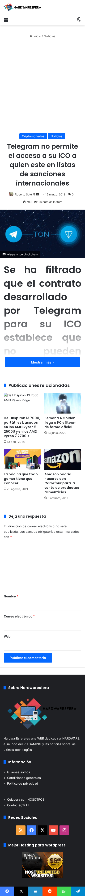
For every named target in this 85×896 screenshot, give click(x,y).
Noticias (49, 36)
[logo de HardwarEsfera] (22, 7)
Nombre (11, 596)
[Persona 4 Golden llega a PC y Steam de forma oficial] (62, 403)
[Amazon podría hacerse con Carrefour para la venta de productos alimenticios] (62, 459)
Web (7, 636)
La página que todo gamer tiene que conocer (21, 479)
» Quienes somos (17, 772)
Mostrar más (41, 362)
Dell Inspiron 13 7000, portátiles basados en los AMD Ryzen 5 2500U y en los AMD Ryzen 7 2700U (22, 427)
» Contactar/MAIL (17, 805)
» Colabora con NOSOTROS (24, 799)
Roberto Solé (23, 194)
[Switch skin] (79, 19)
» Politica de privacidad (21, 783)
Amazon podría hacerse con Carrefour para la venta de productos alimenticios (61, 483)
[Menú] (6, 19)
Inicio (37, 36)
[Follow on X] (34, 194)
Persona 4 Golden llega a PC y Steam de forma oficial (60, 422)
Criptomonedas (33, 136)
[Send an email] (37, 194)
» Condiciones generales (22, 778)
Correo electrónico (19, 616)
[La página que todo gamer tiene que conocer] (22, 459)
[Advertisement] (42, 85)
